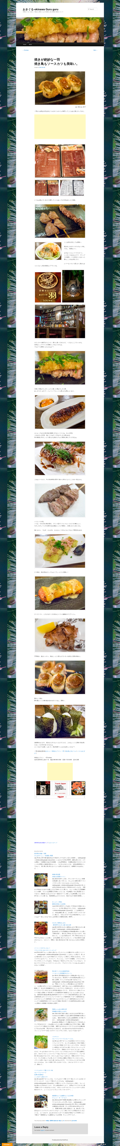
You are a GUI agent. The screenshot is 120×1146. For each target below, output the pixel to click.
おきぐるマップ (53, 842)
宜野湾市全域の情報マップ (41, 842)
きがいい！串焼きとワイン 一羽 (54, 751)
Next (95, 50)
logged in (42, 1130)
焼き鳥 (55, 1120)
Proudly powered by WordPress (60, 1140)
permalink (74, 1120)
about (30, 44)
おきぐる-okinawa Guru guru (40, 9)
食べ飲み (59, 1120)
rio (63, 1120)
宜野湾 (51, 1120)
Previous (26, 50)
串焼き (47, 1120)
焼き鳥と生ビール (70, 751)
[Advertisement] (60, 126)
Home (24, 44)
